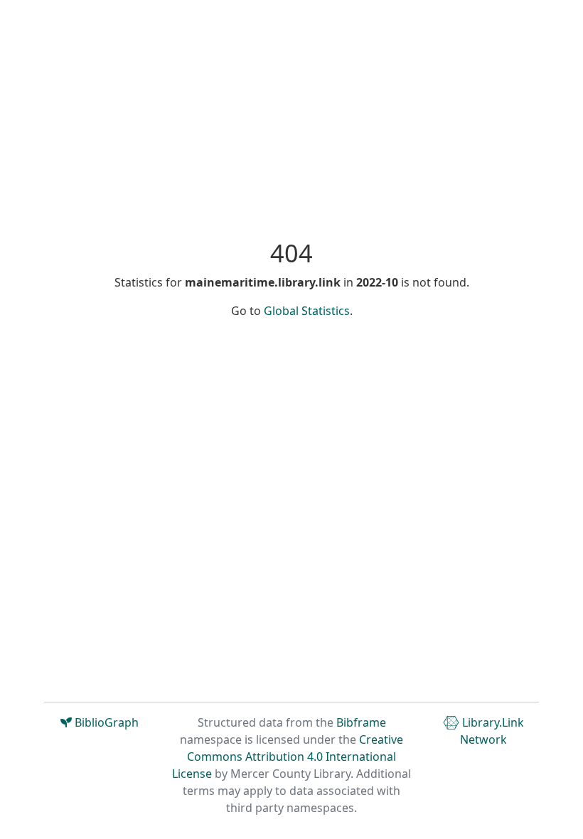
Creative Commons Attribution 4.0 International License (287, 756)
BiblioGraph (105, 722)
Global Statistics (307, 311)
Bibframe (361, 722)
